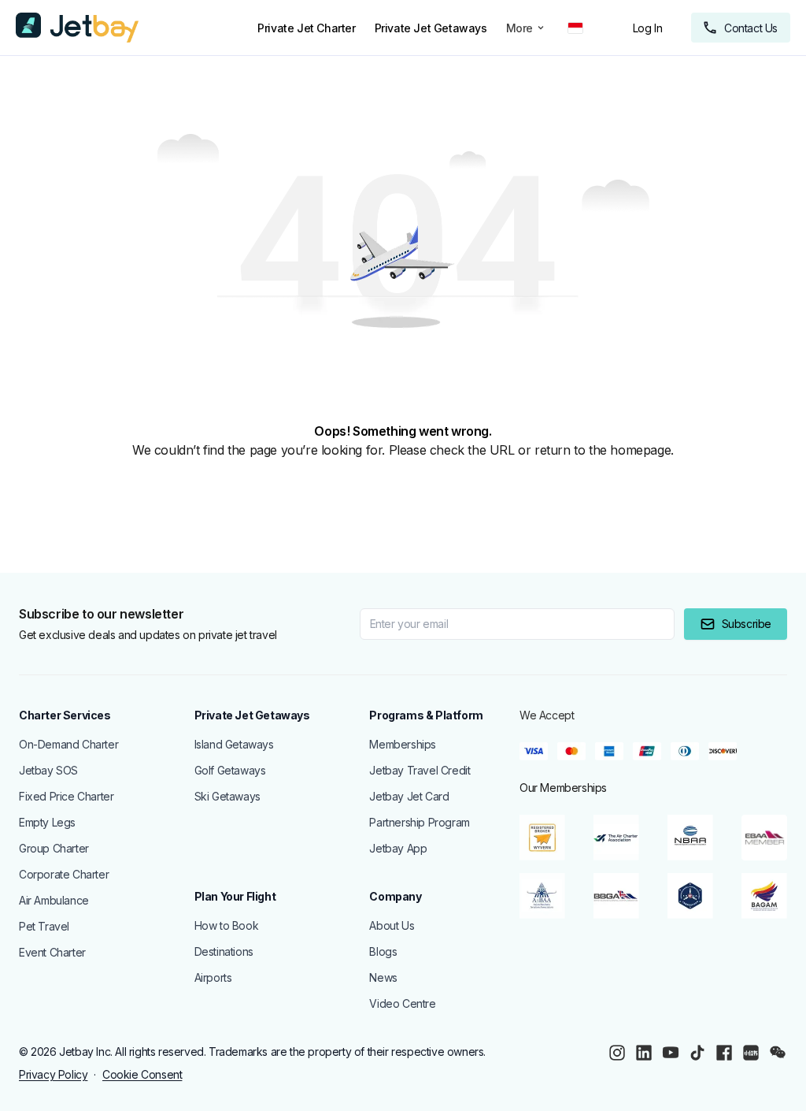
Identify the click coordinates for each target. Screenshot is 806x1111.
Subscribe (746, 623)
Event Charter (52, 952)
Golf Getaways (230, 770)
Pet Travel (44, 926)
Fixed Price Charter (66, 796)
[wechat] (777, 1052)
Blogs (383, 951)
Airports (213, 977)
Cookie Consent (142, 1074)
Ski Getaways (227, 796)
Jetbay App (398, 848)
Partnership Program (419, 822)
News (383, 977)
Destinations (223, 951)
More (519, 28)
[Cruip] (77, 28)
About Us (391, 925)
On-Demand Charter (68, 744)
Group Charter (54, 848)
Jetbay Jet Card (409, 796)
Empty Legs (47, 822)
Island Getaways (234, 744)
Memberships (402, 744)
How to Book (226, 925)
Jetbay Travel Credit (419, 770)
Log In (648, 28)
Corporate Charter (64, 874)
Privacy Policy (53, 1074)
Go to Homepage (83, 489)
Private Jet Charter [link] (306, 28)
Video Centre (402, 1003)
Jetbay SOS (48, 770)
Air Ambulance (54, 900)
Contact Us (751, 28)
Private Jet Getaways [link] (431, 28)
